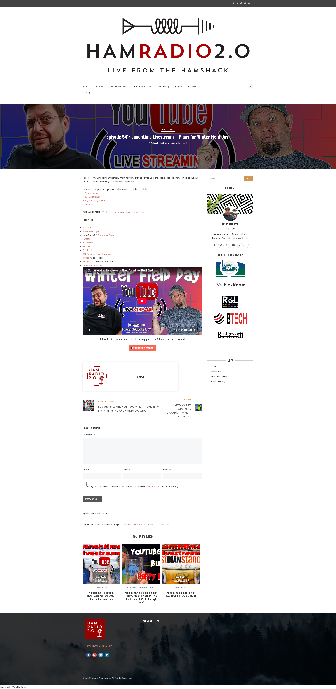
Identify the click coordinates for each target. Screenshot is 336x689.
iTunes (86, 257)
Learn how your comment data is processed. (146, 524)
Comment (89, 434)
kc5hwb (163, 143)
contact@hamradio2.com (98, 645)
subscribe (151, 486)
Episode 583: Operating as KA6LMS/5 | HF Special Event (181, 594)
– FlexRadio (88, 204)
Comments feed (218, 376)
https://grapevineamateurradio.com (125, 212)
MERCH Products (117, 86)
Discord (192, 86)
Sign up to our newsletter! (96, 513)
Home (85, 86)
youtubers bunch (147, 587)
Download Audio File (93, 265)
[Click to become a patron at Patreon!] (142, 351)
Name (86, 469)
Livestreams (168, 129)
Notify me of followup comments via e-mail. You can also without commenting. (133, 486)
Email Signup (162, 86)
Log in (213, 366)
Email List (87, 250)
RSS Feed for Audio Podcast (97, 254)
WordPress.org (217, 381)
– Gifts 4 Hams (90, 193)
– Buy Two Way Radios (94, 200)
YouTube (98, 86)
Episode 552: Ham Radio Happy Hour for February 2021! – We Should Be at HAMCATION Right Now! (141, 597)
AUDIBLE (87, 261)
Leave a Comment (178, 143)
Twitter (86, 238)
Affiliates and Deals (141, 86)
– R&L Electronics (91, 196)
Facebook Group (106, 235)
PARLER (86, 246)
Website (167, 469)
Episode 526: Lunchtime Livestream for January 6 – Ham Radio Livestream (101, 596)
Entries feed (216, 371)
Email (126, 469)
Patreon (178, 86)
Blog (87, 92)
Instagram (88, 242)
